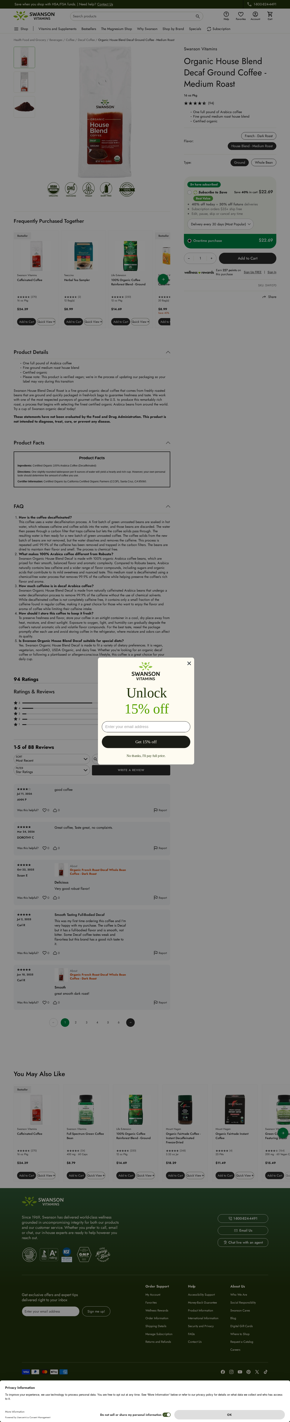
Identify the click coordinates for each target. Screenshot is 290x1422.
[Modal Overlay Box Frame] (146, 711)
